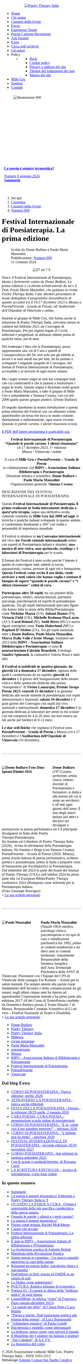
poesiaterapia (20, 1049)
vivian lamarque (22, 1041)
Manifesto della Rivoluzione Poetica (37, 1253)
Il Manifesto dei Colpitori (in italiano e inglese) (45, 1336)
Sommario (18, 1192)
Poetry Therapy (22, 1029)
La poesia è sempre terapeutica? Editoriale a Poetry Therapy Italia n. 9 (43, 1198)
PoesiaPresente (22, 1070)
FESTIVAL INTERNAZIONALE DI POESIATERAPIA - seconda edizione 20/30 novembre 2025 (44, 1145)
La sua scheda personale (22, 895)
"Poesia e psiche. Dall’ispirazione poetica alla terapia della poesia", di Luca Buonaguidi (44, 1317)
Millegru (17, 1037)
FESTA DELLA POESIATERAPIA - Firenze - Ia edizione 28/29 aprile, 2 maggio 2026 (45, 1110)
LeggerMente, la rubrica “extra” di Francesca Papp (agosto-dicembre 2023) (44, 1301)
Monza (16, 1054)
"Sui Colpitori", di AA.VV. (31, 1340)
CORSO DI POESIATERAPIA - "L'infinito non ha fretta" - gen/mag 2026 (43, 1135)
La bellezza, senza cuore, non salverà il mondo (45, 1332)
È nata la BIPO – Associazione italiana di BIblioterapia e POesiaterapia (41, 1243)
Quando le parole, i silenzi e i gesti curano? (42, 1216)
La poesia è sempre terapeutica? (34, 1221)
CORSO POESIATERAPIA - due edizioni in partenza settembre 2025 (44, 1155)
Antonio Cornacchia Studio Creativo (45, 1360)
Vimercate (18, 1074)
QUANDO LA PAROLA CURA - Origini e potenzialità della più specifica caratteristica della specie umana (43, 1208)
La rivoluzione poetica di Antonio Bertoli (41, 1249)
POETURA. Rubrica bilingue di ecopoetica (43, 1286)
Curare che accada (24, 1229)
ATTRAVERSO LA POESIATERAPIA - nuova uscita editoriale (41, 1102)
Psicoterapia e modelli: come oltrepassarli (41, 1327)
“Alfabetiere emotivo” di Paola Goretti (39, 1323)
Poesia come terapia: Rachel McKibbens (40, 1225)
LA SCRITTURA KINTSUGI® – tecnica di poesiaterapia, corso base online (44, 1172)
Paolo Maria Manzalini (27, 1045)
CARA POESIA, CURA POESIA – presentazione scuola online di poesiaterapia (42, 1118)
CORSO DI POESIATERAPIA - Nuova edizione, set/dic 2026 (41, 1094)
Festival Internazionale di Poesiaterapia (39, 1066)
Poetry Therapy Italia (26, 1033)
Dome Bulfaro (21, 1025)
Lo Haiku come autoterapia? (31, 1282)
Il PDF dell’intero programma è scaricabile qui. (36, 431)
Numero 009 (42, 258)
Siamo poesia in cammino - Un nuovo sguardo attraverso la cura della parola (45, 1260)
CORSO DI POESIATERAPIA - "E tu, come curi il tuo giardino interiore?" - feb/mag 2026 (44, 1127)
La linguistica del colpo (28, 1344)
